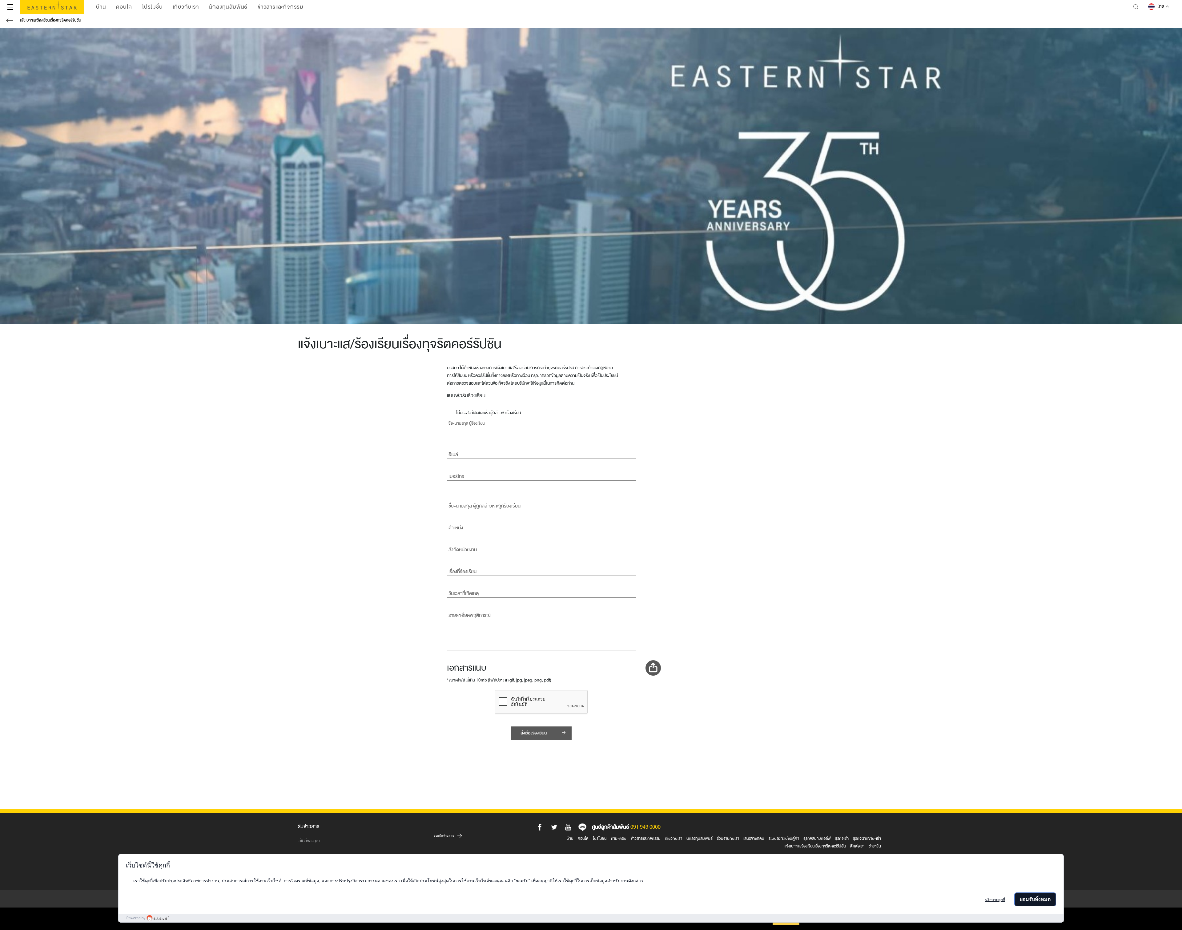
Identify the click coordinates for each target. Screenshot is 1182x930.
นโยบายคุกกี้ (995, 900)
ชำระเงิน (875, 846)
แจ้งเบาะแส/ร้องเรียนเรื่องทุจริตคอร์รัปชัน (50, 20)
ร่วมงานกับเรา (728, 838)
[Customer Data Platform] (591, 918)
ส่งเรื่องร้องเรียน (534, 733)
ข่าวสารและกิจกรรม (646, 838)
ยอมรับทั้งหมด (1035, 899)
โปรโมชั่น (600, 838)
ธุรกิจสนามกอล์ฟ (817, 838)
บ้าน (570, 838)
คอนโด (583, 838)
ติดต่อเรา (857, 846)
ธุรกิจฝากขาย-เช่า (867, 838)
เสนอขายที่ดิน (753, 838)
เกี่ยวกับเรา (673, 838)
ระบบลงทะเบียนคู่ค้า (784, 838)
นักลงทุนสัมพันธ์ (699, 838)
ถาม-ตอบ (618, 838)
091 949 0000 (645, 827)
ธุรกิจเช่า (842, 838)
